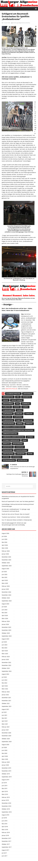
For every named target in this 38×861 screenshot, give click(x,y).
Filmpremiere (18, 417)
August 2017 (5, 850)
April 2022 (5, 686)
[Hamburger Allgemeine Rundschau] (19, 6)
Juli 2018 (4, 818)
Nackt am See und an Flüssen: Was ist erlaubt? (15, 514)
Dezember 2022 (6, 662)
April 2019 (5, 791)
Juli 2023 (4, 642)
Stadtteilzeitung (8, 453)
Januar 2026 (5, 554)
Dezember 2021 (6, 697)
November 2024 (6, 595)
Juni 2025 (4, 574)
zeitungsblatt (16, 457)
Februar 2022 (6, 692)
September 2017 (6, 847)
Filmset (18, 420)
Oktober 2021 (6, 703)
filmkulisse (28, 413)
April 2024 (5, 615)
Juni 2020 (4, 750)
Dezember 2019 (6, 768)
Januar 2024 (5, 624)
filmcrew (16, 407)
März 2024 (5, 618)
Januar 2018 (5, 835)
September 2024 (6, 601)
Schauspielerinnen (21, 450)
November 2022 (6, 665)
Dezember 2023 (6, 627)
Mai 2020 (4, 753)
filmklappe (19, 413)
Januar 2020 (5, 765)
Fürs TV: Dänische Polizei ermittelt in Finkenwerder (17, 520)
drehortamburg (8, 403)
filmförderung (7, 413)
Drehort (5, 400)
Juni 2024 (4, 609)
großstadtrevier (8, 423)
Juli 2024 (4, 607)
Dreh (17, 397)
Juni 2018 (4, 821)
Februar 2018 (6, 832)
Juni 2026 (4, 539)
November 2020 (6, 735)
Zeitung (30, 453)
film (17, 403)
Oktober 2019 (6, 774)
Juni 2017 (4, 856)
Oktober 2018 (6, 809)
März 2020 (5, 759)
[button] (36, 8)
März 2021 (5, 724)
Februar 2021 (6, 727)
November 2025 (6, 560)
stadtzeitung (21, 453)
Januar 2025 (5, 589)
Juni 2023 (4, 645)
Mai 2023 (4, 648)
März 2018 (5, 829)
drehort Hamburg (16, 400)
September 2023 (6, 636)
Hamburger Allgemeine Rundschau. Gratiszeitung (18, 430)
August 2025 (5, 568)
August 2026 (5, 533)
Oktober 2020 (6, 738)
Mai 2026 (4, 542)
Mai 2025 (4, 577)
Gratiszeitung (28, 420)
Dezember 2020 (6, 733)
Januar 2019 (5, 800)
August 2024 (5, 604)
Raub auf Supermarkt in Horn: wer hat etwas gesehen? (18, 501)
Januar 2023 (5, 659)
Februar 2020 (6, 762)
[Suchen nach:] (19, 486)
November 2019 (6, 771)
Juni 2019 (4, 785)
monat (25, 440)
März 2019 (5, 794)
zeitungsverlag (22, 460)
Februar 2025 (6, 586)
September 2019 (6, 777)
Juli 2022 (4, 677)
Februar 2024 (6, 621)
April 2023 (5, 651)
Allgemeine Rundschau (13, 393)
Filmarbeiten (26, 403)
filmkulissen (7, 417)
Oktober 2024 (6, 598)
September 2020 (6, 741)
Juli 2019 (4, 782)
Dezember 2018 (6, 803)
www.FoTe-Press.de (11, 388)
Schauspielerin (7, 450)
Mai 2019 (4, 788)
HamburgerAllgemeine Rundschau (13, 437)
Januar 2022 (5, 694)
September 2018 (6, 812)
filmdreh (25, 407)
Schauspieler (20, 447)
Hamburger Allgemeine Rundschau (13, 427)
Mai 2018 (4, 823)
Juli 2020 (4, 747)
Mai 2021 (4, 718)
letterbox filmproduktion (11, 440)
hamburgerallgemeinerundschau (21, 23)
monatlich (6, 443)
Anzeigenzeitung (8, 397)
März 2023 (5, 653)
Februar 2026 (6, 551)
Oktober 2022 (6, 668)
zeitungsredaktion (9, 460)
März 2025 (5, 583)
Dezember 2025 (6, 557)
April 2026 (5, 545)
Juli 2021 (4, 712)
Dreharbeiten (27, 397)
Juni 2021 (4, 715)
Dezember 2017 (6, 838)
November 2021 (6, 700)
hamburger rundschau (10, 433)
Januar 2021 (5, 730)
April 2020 (5, 756)
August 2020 (5, 744)
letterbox (30, 437)
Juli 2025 (4, 571)
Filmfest (19, 410)
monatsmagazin (18, 443)
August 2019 (5, 779)
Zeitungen (6, 457)
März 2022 (5, 689)
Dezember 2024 (6, 592)
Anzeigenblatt (27, 393)
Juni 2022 (4, 680)
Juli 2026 (4, 536)
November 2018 (6, 806)
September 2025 (6, 566)
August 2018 (5, 815)
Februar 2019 (6, 797)
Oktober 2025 (6, 563)
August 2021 (5, 709)
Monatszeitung (7, 447)
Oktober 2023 (6, 633)
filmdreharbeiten (8, 410)
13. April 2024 (6, 23)
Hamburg (19, 423)
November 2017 (6, 841)
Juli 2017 (4, 853)
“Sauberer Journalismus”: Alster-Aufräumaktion (16, 517)
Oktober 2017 (6, 844)
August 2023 (5, 639)
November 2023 (6, 630)
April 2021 (5, 721)
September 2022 (6, 671)
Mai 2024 (4, 612)
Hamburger (29, 423)
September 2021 (6, 706)
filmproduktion (8, 420)
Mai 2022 (4, 683)
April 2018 (5, 826)
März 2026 (5, 548)
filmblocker (7, 407)
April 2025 (5, 580)
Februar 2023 (6, 656)
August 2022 (5, 674)
